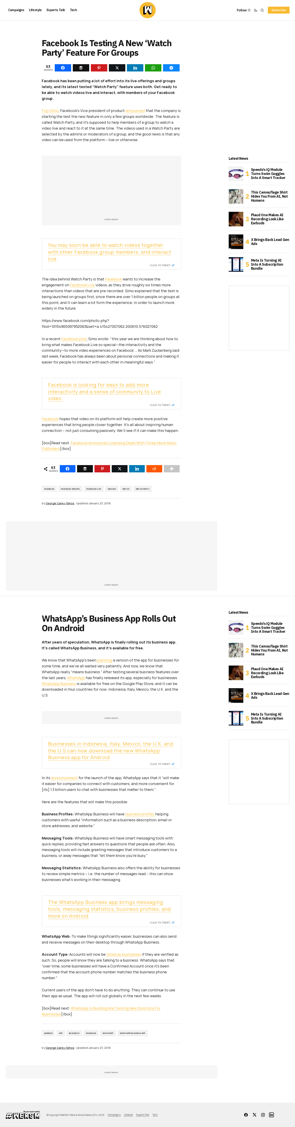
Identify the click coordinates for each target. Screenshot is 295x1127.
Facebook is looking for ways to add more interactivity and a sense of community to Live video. (104, 391)
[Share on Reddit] (154, 468)
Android (48, 1033)
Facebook (113, 279)
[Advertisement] (111, 189)
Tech (155, 1114)
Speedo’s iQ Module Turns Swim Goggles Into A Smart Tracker (268, 173)
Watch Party (142, 489)
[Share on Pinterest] (102, 468)
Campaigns (114, 1114)
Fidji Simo (50, 110)
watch (125, 489)
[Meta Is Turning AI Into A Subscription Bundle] (236, 264)
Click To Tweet (160, 265)
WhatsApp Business (59, 683)
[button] (255, 10)
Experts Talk (142, 1114)
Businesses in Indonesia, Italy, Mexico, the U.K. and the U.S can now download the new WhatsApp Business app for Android (110, 750)
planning (104, 660)
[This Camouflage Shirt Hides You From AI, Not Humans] (236, 196)
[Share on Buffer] (85, 468)
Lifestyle (128, 1114)
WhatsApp (76, 677)
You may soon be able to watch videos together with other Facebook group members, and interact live (109, 252)
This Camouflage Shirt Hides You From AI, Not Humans (269, 196)
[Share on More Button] (172, 468)
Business (74, 1033)
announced (135, 110)
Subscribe (278, 10)
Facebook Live (82, 284)
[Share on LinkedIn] (137, 468)
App (61, 1033)
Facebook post (74, 338)
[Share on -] (63, 67)
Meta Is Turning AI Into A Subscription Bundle (267, 264)
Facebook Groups (70, 489)
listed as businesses (123, 954)
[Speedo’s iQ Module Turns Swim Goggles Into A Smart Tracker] (236, 173)
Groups (112, 489)
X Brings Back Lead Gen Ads (270, 241)
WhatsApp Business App (132, 1033)
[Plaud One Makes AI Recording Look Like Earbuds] (236, 219)
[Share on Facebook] (68, 468)
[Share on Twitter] (120, 468)
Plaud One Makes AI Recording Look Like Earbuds (267, 219)
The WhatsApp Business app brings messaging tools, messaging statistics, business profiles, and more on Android (109, 909)
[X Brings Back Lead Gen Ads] (236, 241)
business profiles (139, 814)
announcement (64, 777)
